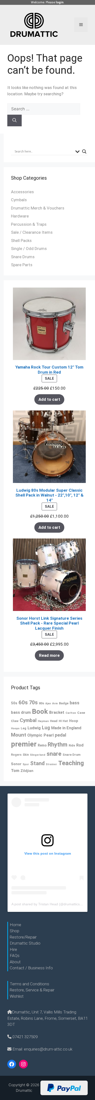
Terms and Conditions (29, 983)
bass (74, 702)
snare (54, 753)
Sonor (16, 764)
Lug (46, 728)
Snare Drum (72, 754)
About (15, 961)
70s (33, 702)
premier (24, 744)
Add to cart (49, 399)
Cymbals (19, 199)
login (60, 2)
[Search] (14, 120)
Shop (14, 930)
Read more (49, 655)
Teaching (71, 763)
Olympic (34, 735)
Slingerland (37, 754)
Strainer (51, 764)
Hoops (15, 728)
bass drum (21, 712)
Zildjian (26, 771)
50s (14, 703)
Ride (72, 745)
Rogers (16, 754)
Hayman (43, 721)
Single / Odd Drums (29, 248)
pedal (60, 735)
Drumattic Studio (25, 943)
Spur (26, 764)
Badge (63, 703)
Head (53, 721)
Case (81, 713)
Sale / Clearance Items (32, 232)
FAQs (14, 955)
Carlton (71, 713)
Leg (23, 728)
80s (41, 703)
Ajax (48, 703)
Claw (15, 721)
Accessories (22, 191)
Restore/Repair (23, 937)
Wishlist (17, 996)
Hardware (20, 216)
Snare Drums (23, 256)
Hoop (73, 721)
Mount (18, 735)
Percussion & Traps (29, 224)
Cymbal (28, 720)
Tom (15, 770)
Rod (80, 745)
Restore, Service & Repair (32, 990)
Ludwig (34, 728)
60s (23, 702)
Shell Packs (21, 240)
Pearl (49, 735)
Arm (55, 703)
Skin (26, 754)
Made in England (66, 728)
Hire (13, 949)
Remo (42, 745)
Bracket (56, 712)
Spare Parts (21, 264)
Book (40, 711)
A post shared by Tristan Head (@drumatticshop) (49, 904)
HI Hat (63, 721)
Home (15, 924)
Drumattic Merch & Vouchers (37, 208)
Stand (37, 763)
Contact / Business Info (31, 967)
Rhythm (57, 744)
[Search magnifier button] (84, 151)
